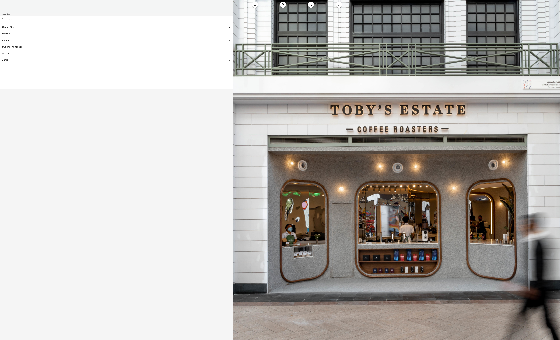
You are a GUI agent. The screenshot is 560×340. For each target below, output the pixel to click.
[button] (116, 27)
